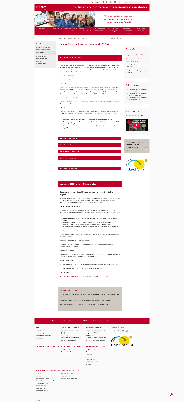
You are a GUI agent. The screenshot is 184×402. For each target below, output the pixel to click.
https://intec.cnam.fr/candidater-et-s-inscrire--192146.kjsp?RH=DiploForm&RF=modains (84, 276)
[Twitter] (111, 1)
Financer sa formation (70, 370)
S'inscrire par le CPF (67, 373)
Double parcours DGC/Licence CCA (42, 57)
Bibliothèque (86, 321)
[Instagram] (119, 1)
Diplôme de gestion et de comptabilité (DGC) (43, 48)
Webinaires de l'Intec (42, 333)
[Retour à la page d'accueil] (41, 7)
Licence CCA (83, 38)
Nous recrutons (40, 388)
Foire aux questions (74, 321)
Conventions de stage (42, 390)
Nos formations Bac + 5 (95, 327)
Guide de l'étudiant (91, 359)
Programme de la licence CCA (135, 55)
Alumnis (38, 376)
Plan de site (110, 321)
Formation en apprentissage (69, 378)
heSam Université (98, 321)
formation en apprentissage (81, 101)
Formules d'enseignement (68, 352)
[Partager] (120, 38)
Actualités (39, 330)
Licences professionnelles (41, 62)
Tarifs (87, 352)
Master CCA (89, 335)
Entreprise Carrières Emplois (48, 370)
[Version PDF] (117, 38)
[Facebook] (103, 1)
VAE (74, 104)
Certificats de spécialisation (47, 346)
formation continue (95, 101)
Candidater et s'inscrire (70, 346)
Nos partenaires (40, 338)
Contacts (54, 321)
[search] (133, 2)
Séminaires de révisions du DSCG (95, 340)
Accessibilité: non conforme (124, 321)
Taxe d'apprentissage (42, 383)
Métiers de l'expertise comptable (45, 381)
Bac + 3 (38, 44)
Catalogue (89, 357)
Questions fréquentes (92, 361)
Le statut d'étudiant (91, 349)
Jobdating (39, 373)
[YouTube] (115, 1)
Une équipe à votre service (43, 335)
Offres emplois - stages (42, 378)
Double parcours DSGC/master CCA (96, 337)
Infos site (63, 321)
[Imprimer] (112, 38)
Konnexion (37, 400)
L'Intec (38, 327)
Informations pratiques (95, 346)
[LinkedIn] (107, 1)
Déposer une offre (41, 385)
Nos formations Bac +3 (71, 38)
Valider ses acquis (66, 376)
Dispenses (89, 354)
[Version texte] (115, 38)
